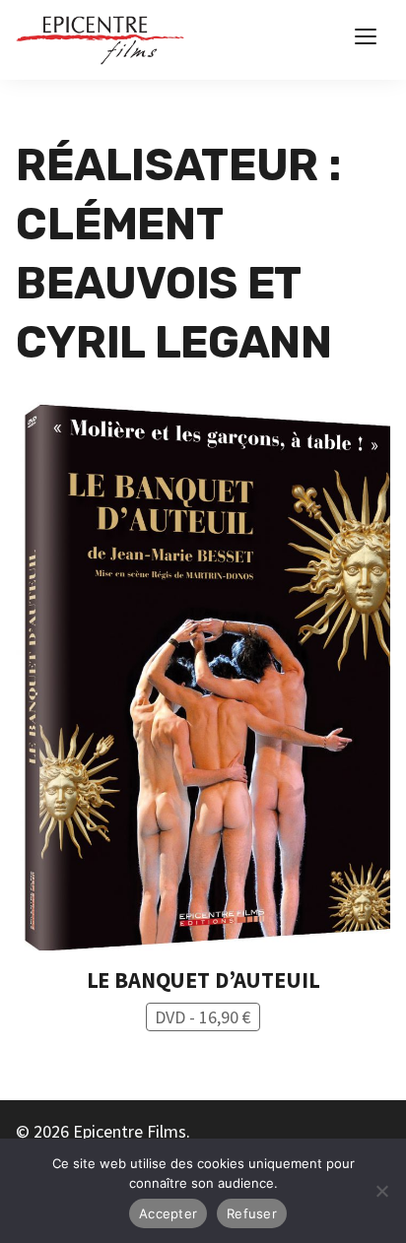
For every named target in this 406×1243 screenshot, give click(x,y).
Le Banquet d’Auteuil (203, 980)
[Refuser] (381, 1191)
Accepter (168, 1213)
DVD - (203, 1017)
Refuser (252, 1213)
